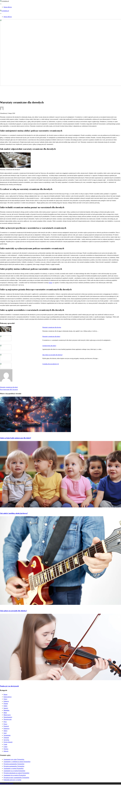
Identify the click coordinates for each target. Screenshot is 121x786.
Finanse (6, 703)
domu (50, 282)
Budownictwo (8, 697)
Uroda (5, 744)
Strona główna (8, 7)
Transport (6, 737)
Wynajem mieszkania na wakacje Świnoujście (16, 773)
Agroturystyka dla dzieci (49, 345)
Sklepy (5, 730)
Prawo (5, 724)
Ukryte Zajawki (8, 742)
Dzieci (5, 699)
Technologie (7, 735)
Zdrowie (6, 751)
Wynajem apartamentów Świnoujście (14, 764)
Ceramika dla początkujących (50, 364)
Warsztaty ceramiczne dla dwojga (51, 327)
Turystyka (6, 740)
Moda (5, 712)
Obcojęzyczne (8, 719)
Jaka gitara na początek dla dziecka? (52, 355)
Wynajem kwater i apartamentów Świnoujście (16, 777)
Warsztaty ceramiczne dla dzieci (51, 336)
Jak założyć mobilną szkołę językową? (14, 513)
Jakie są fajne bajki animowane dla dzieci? (15, 438)
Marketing (6, 710)
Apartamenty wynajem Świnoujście (13, 768)
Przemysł (6, 726)
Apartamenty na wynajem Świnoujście (14, 770)
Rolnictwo (6, 728)
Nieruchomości (8, 717)
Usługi (5, 746)
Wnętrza (6, 749)
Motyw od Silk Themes (6, 783)
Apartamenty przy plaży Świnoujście (14, 759)
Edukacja (6, 91)
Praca (5, 721)
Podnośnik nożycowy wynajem (12, 780)
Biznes (5, 694)
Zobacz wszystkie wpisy (7, 385)
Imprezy (6, 708)
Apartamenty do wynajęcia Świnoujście (15, 775)
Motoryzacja (7, 715)
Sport (5, 733)
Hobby (5, 706)
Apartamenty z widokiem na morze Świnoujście (17, 761)
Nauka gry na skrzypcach (9, 686)
